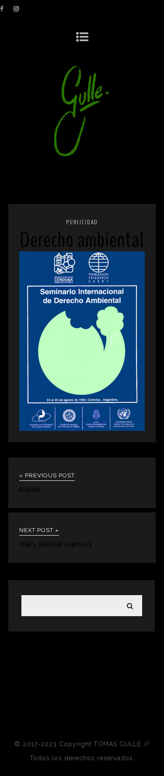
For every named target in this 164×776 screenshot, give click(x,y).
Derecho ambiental (82, 240)
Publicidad (82, 222)
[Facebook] (6, 9)
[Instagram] (20, 9)
